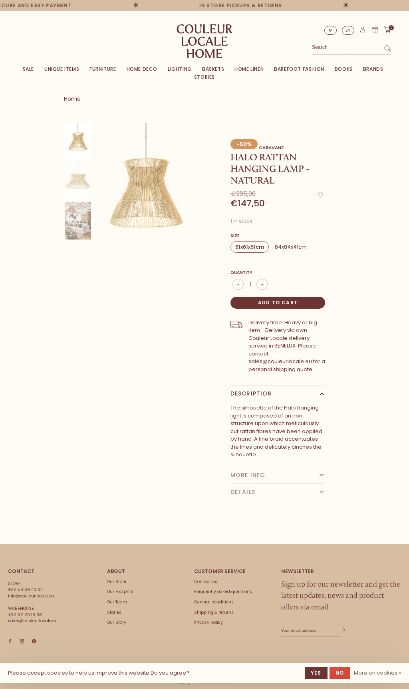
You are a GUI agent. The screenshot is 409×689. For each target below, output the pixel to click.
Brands (373, 69)
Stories (204, 77)
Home (72, 99)
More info (247, 475)
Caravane (271, 147)
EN (348, 30)
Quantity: (242, 273)
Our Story (116, 622)
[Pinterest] (34, 642)
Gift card (375, 29)
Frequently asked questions (223, 592)
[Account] (362, 31)
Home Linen (249, 69)
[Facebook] (10, 642)
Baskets (213, 69)
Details (242, 492)
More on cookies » (377, 673)
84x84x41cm (291, 247)
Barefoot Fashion (299, 69)
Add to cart (278, 302)
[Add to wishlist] (320, 195)
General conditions (214, 602)
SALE (28, 69)
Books (344, 69)
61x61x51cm (249, 247)
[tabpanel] (146, 193)
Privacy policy (208, 622)
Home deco (142, 69)
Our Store (116, 582)
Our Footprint (120, 592)
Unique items (61, 69)
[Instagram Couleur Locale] (22, 642)
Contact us (205, 582)
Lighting (180, 69)
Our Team (117, 602)
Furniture (102, 69)
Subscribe (343, 630)
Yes (316, 672)
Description (251, 393)
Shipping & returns (214, 612)
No (340, 672)
